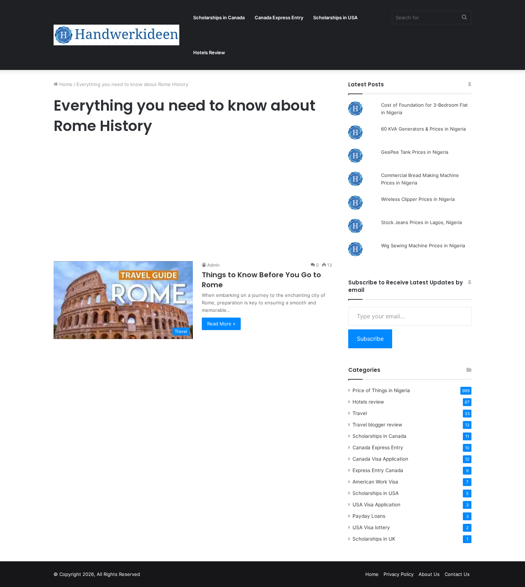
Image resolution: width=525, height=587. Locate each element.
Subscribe (370, 338)
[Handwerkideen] (116, 35)
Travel (359, 413)
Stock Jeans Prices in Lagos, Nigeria (421, 222)
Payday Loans (368, 516)
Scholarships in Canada (219, 17)
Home (65, 84)
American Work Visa (375, 482)
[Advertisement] (193, 200)
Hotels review (368, 402)
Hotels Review (209, 52)
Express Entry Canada (377, 470)
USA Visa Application (376, 504)
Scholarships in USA (335, 17)
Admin (213, 265)
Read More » (221, 324)
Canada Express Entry (279, 17)
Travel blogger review (377, 424)
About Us (429, 574)
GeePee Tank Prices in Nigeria (414, 152)
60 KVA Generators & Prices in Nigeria (423, 129)
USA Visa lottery (371, 527)
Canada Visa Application (380, 459)
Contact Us (457, 574)
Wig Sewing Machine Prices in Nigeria (423, 245)
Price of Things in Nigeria (381, 390)
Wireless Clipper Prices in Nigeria (418, 199)
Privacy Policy (399, 574)
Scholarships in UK (373, 539)
